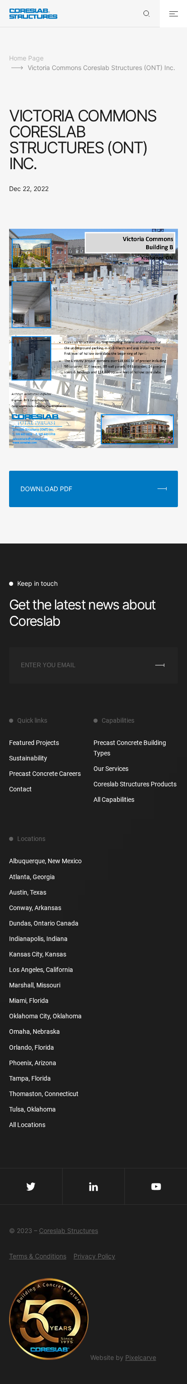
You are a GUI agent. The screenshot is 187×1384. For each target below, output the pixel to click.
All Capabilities (114, 799)
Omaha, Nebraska (34, 1031)
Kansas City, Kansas (37, 954)
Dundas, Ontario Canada (44, 923)
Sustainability (28, 758)
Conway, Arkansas (35, 907)
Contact (20, 789)
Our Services (111, 768)
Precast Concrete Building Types (130, 748)
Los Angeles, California (41, 969)
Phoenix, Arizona (32, 1063)
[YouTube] (156, 1186)
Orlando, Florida (31, 1047)
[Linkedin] (94, 1186)
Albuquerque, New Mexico (45, 861)
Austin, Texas (27, 892)
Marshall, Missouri (34, 985)
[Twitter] (31, 1186)
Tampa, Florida (30, 1078)
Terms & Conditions (37, 1256)
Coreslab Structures (68, 1230)
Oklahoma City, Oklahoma (45, 1016)
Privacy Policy (94, 1256)
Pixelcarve (140, 1357)
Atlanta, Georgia (32, 877)
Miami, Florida (29, 1000)
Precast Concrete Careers (45, 773)
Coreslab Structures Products (135, 784)
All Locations (27, 1124)
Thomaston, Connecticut (44, 1093)
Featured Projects (34, 742)
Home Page (26, 58)
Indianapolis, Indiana (38, 938)
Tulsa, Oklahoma (32, 1109)
